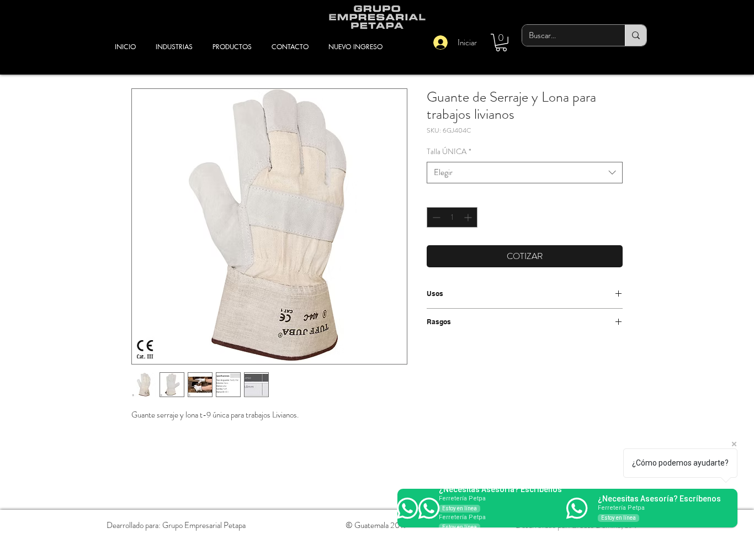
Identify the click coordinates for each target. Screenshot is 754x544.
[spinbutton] (452, 217)
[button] (501, 42)
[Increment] (469, 217)
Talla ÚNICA (449, 151)
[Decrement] (435, 217)
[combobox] (525, 172)
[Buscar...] (635, 35)
